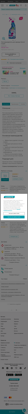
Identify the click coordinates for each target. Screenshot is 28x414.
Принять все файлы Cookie (14, 216)
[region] (14, 207)
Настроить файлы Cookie (14, 213)
